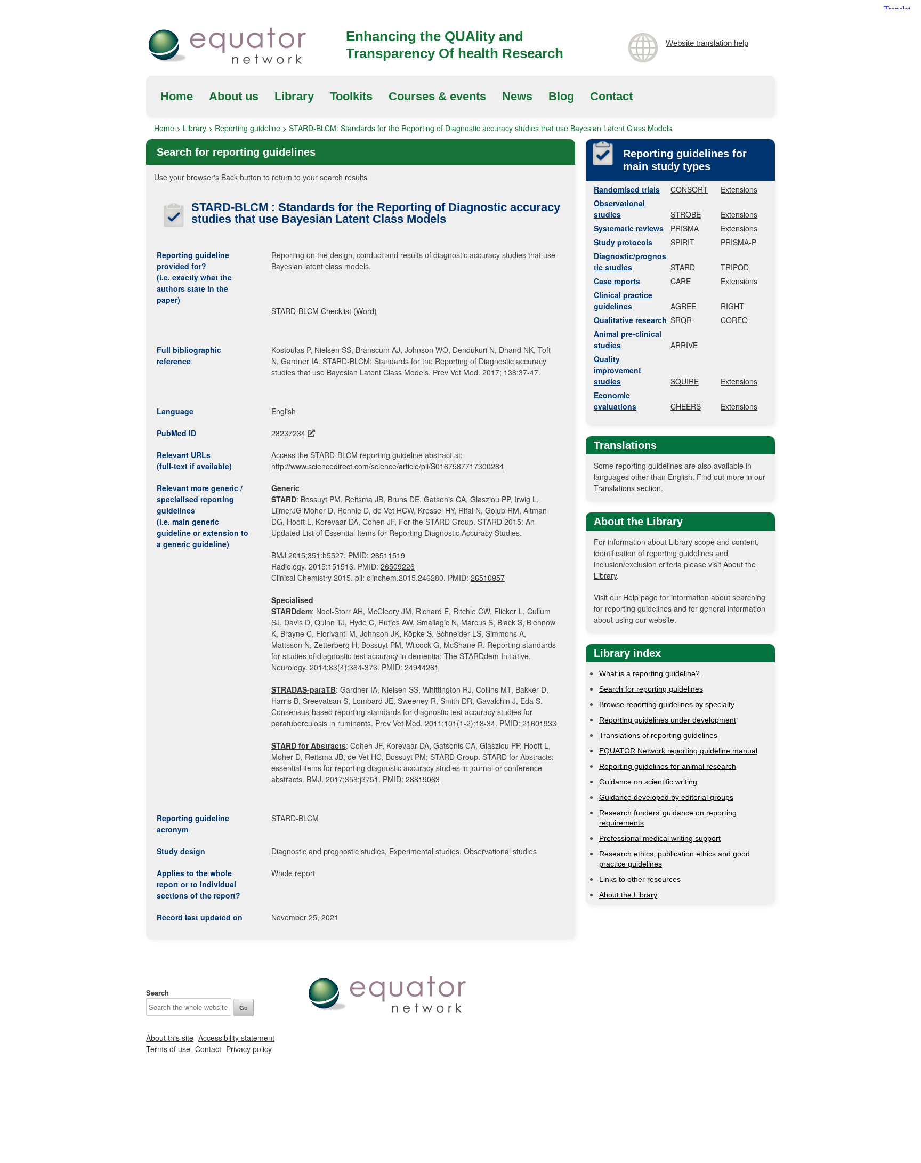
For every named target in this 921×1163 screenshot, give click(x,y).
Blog (561, 96)
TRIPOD (735, 267)
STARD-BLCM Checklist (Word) (324, 311)
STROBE (685, 214)
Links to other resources (640, 879)
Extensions (739, 189)
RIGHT (732, 306)
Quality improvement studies (617, 370)
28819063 (423, 779)
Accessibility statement (236, 1037)
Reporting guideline (247, 128)
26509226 (398, 566)
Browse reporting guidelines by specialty (666, 704)
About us (233, 96)
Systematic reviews (629, 228)
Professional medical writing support (660, 838)
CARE (680, 281)
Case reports (617, 281)
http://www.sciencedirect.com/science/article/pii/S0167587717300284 (387, 466)
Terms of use (168, 1049)
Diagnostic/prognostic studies (630, 261)
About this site (169, 1037)
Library (294, 96)
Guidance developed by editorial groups (666, 797)
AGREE (683, 306)
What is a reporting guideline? (649, 673)
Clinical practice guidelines (623, 300)
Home (176, 96)
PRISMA (684, 228)
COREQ (734, 320)
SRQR (681, 320)
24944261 (422, 667)
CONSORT (689, 189)
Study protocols (623, 242)
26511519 (388, 555)
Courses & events (437, 96)
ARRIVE (684, 345)
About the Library (628, 895)
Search (157, 993)
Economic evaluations (615, 401)
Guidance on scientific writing (648, 781)
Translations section (627, 488)
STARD (682, 267)
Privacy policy (249, 1049)
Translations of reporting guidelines (658, 735)
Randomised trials (627, 189)
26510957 (488, 577)
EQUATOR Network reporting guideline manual (678, 751)
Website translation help (707, 42)
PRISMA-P (738, 242)
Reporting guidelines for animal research (667, 766)
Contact (611, 96)
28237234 (288, 433)
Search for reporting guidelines (651, 689)
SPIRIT (682, 242)
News (517, 96)
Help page (640, 597)
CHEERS (685, 406)
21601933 (539, 723)
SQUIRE (684, 381)
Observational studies (619, 209)
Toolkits (351, 96)
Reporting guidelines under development (667, 720)
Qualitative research (630, 320)
